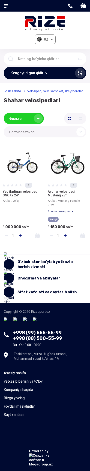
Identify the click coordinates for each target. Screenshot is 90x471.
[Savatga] (37, 235)
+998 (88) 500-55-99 (37, 338)
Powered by (38, 451)
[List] (80, 118)
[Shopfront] (69, 118)
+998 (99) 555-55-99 (37, 332)
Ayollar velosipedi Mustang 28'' (61, 193)
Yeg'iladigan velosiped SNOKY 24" (20, 193)
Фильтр (15, 119)
